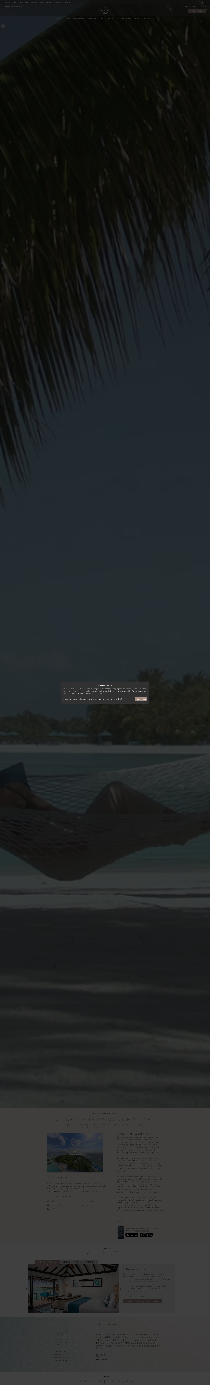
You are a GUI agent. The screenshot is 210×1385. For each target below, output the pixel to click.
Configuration (67, 693)
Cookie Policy (100, 693)
